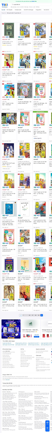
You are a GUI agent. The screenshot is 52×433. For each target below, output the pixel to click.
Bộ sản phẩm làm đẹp (9, 426)
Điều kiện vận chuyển (24, 366)
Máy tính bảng (7, 415)
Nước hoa (6, 425)
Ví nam (19, 428)
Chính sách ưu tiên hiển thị (40, 363)
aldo (43, 385)
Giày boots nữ (22, 412)
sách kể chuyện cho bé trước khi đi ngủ (34, 344)
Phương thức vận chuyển (6, 358)
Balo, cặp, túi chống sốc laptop (41, 394)
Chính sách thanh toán (40, 361)
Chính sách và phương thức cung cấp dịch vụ (42, 365)
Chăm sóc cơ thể (8, 421)
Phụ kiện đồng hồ (40, 403)
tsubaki (19, 386)
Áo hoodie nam (23, 402)
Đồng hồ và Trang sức (39, 400)
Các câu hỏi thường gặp (6, 353)
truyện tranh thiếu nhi (7, 343)
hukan (11, 386)
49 (38, 315)
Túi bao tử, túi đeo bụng (28, 429)
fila (16, 386)
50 (41, 315)
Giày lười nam (20, 417)
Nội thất (39, 415)
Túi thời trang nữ (22, 422)
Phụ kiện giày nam (24, 419)
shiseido (4, 386)
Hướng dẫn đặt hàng (6, 356)
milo (36, 385)
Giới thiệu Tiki (23, 351)
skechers (40, 385)
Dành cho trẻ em (8, 407)
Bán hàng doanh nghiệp (25, 364)
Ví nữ (30, 423)
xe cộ (18, 6)
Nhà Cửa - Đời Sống (38, 412)
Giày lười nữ (28, 412)
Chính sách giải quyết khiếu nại (26, 358)
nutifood (49, 385)
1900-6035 (8, 351)
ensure (25, 385)
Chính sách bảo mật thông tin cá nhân (27, 357)
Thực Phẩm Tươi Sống (7, 401)
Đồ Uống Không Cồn (41, 427)
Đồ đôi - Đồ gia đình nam (26, 403)
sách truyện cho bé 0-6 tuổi (8, 344)
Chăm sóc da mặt (5, 419)
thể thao (37, 6)
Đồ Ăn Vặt (38, 426)
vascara (3, 385)
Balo (35, 393)
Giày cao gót (20, 410)
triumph (45, 385)
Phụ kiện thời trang (38, 396)
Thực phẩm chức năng (9, 420)
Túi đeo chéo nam (25, 428)
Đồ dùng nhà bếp (5, 429)
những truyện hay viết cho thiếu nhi (21, 343)
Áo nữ (19, 393)
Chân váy (26, 395)
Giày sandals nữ (25, 411)
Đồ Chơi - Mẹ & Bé (6, 391)
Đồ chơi (13, 393)
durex (28, 385)
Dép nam (24, 418)
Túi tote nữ (25, 424)
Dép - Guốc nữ (26, 410)
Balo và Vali (37, 391)
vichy (14, 386)
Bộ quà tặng (40, 428)
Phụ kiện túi (30, 424)
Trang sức (36, 402)
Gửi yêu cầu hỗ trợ (5, 355)
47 (32, 315)
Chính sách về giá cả (40, 357)
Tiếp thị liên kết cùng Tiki (25, 363)
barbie (19, 385)
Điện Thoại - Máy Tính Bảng (8, 412)
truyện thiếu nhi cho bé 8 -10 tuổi (34, 343)
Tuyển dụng (23, 354)
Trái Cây (4, 402)
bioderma (31, 385)
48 (35, 315)
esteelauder (10, 385)
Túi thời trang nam (22, 427)
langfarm (8, 386)
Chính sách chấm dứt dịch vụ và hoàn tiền (43, 368)
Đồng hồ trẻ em (46, 403)
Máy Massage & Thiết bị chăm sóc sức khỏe (9, 422)
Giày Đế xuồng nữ (25, 413)
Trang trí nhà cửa (37, 413)
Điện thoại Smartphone (6, 413)
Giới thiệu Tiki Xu (24, 361)
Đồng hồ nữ (41, 402)
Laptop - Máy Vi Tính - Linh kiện (41, 405)
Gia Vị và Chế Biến (40, 425)
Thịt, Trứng (8, 402)
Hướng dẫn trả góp (5, 362)
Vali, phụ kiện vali (46, 394)
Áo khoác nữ (27, 394)
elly (34, 385)
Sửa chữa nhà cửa (40, 414)
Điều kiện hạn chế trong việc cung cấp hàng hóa (43, 360)
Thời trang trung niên (24, 397)
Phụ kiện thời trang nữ (38, 397)
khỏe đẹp (26, 6)
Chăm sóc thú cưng (38, 423)
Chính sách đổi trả (5, 361)
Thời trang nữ (21, 391)
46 (29, 315)
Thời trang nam (21, 399)
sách (34, 6)
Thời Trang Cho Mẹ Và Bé (7, 393)
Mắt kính (44, 397)
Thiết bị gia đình (12, 429)
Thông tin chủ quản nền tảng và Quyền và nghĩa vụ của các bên (43, 370)
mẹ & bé (22, 6)
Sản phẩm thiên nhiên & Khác (8, 423)
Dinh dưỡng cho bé (8, 396)
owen (22, 385)
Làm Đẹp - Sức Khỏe (6, 417)
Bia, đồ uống (6, 406)
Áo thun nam (20, 400)
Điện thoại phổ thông (8, 414)
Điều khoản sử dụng (24, 360)
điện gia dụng (13, 6)
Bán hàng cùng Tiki (39, 352)
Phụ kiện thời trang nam (41, 398)
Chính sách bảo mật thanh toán (26, 355)
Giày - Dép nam (21, 415)
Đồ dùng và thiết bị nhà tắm (42, 416)
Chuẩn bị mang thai (8, 399)
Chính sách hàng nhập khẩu (7, 364)
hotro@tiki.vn (11, 365)
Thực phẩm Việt (12, 403)
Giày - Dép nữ (21, 409)
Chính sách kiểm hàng (6, 359)
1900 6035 (8, 379)
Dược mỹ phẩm (12, 426)
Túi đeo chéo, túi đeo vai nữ (23, 423)
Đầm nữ (22, 393)
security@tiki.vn (11, 367)
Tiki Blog (22, 352)
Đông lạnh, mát (10, 404)
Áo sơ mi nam (25, 401)
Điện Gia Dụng (5, 428)
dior (6, 385)
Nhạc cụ (42, 418)
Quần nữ (26, 393)
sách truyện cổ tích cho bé (20, 344)
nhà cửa (31, 6)
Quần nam (25, 400)
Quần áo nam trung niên (25, 405)
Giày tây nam (26, 417)
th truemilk (15, 385)
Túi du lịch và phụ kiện (41, 393)
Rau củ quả (6, 403)
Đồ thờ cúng (38, 418)
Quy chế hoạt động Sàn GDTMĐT (42, 351)
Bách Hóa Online (38, 421)
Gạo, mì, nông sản (8, 405)
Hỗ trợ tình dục (11, 425)
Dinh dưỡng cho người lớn (9, 397)
